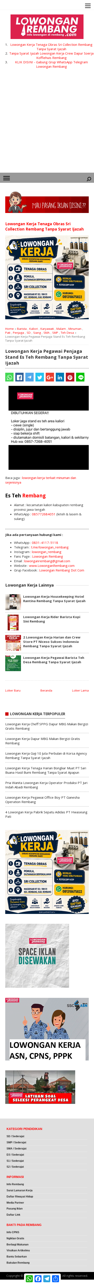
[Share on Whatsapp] (9, 377)
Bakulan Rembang (18, 1262)
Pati (7, 333)
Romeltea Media (12, 1282)
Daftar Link (13, 1214)
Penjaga (18, 333)
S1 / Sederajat (15, 1160)
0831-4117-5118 (45, 542)
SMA (47, 333)
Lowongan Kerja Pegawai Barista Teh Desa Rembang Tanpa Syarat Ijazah (53, 659)
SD (29, 333)
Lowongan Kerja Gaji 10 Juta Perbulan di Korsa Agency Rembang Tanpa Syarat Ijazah (46, 755)
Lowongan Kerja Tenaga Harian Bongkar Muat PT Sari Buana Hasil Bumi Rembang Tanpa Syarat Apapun (45, 770)
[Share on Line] (80, 377)
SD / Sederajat (15, 1136)
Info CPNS (13, 1232)
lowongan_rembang (46, 552)
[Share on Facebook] (19, 377)
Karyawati (47, 329)
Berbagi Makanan (17, 1244)
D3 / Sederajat (15, 1154)
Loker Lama (80, 690)
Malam (61, 329)
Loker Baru (13, 690)
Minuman (74, 329)
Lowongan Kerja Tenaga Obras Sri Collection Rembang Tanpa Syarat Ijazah (51, 46)
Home (9, 329)
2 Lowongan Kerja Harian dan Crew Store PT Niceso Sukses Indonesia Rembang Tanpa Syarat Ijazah (51, 641)
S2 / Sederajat (15, 1166)
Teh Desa (67, 333)
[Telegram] (29, 377)
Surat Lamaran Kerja (20, 1190)
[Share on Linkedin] (60, 377)
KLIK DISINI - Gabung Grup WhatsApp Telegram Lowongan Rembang (51, 64)
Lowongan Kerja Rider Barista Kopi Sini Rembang (51, 619)
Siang (37, 333)
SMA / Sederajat (16, 1148)
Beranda (46, 690)
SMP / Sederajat (16, 1142)
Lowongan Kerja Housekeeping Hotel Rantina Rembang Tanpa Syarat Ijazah (54, 598)
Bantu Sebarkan (17, 1256)
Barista (22, 329)
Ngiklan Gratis (15, 1238)
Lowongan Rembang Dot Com (61, 570)
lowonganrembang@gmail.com (47, 561)
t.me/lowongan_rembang (50, 547)
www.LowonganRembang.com (52, 565)
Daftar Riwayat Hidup (20, 1196)
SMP (55, 333)
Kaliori (33, 329)
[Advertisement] (47, 123)
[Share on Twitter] (39, 377)
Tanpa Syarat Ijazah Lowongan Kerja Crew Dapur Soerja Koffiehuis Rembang (51, 55)
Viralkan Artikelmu (18, 1250)
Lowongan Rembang (47, 556)
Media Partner (15, 1202)
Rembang (34, 495)
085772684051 (44, 514)
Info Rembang (15, 1184)
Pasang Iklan (15, 1208)
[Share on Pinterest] (70, 377)
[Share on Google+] (50, 377)
